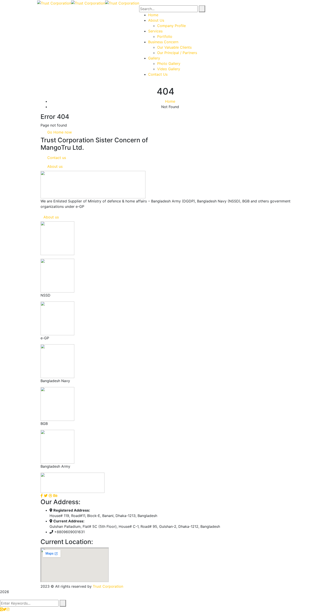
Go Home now (59, 132)
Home (170, 101)
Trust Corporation (108, 586)
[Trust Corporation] (54, 2)
